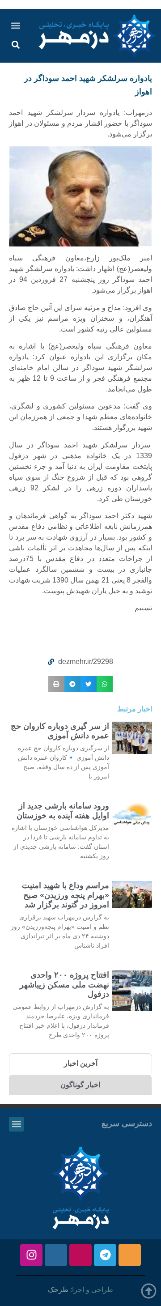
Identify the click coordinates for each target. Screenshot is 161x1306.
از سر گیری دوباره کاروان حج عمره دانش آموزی (60, 731)
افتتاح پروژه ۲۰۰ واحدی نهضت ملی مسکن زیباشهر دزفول (64, 984)
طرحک (58, 1289)
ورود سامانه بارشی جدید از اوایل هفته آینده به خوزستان (63, 810)
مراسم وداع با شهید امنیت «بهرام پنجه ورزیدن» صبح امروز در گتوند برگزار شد (65, 895)
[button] (15, 25)
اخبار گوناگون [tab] (80, 1085)
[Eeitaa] (130, 1255)
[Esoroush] (56, 1255)
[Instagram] (31, 1255)
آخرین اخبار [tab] (80, 1063)
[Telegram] (105, 1255)
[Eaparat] (80, 1255)
